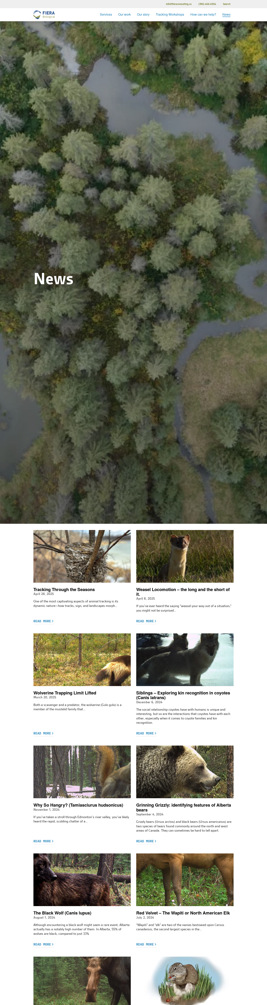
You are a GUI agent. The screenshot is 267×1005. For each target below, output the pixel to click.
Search (226, 4)
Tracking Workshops (170, 14)
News (226, 14)
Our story (143, 14)
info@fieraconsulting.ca (179, 4)
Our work (124, 14)
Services (106, 14)
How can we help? (203, 14)
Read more (42, 621)
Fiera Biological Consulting (44, 14)
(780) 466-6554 (207, 4)
